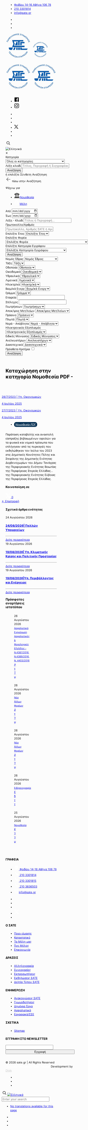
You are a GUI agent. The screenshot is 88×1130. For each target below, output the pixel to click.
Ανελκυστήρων (16, 340)
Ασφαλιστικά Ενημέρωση (21, 630)
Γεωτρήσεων (14, 306)
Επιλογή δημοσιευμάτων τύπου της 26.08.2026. (15, 798)
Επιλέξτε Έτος (15, 233)
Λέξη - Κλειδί (14, 220)
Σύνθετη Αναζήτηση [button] (33, 174)
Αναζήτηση (14, 170)
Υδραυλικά (13, 276)
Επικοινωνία (22, 949)
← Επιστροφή (10, 501)
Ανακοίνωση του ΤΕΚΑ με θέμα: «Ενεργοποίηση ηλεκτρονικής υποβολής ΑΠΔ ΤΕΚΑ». (15, 671)
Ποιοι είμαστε (23, 933)
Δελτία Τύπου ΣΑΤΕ (27, 982)
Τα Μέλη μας (22, 941)
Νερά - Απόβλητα (17, 323)
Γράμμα (10, 293)
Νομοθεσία (27, 197)
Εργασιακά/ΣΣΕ (24, 1014)
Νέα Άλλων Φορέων (18, 701)
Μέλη (23, 203)
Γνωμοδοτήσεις (24, 1002)
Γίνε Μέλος (21, 945)
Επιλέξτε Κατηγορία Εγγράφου (25, 246)
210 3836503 (28, 886)
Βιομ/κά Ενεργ (15, 288)
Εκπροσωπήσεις (24, 974)
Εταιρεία (11, 297)
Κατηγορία (12, 157)
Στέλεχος (12, 302)
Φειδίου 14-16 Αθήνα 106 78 (32, 4)
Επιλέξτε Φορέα (16, 237)
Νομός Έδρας (14, 259)
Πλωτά (10, 319)
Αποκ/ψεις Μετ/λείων (20, 310)
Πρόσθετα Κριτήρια (18, 349)
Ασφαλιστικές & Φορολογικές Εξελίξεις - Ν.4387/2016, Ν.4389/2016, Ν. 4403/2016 (21, 648)
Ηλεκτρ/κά (13, 284)
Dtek (9, 1070)
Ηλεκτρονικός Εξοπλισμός (23, 327)
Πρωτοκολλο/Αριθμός (20, 224)
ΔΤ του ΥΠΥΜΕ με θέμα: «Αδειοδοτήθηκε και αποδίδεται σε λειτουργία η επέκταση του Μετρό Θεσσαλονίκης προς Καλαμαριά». (15, 716)
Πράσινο (11, 315)
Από (8, 211)
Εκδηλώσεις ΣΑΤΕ (26, 978)
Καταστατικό (22, 937)
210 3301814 (22, 8)
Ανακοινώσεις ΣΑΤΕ (27, 998)
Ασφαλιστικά (22, 1010)
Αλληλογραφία (24, 965)
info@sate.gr (22, 12)
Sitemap (19, 1030)
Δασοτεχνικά (14, 344)
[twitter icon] (16, 127)
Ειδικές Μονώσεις (17, 336)
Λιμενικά (11, 280)
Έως (8, 215)
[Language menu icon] (14, 149)
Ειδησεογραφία (22, 787)
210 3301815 (27, 880)
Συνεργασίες (22, 970)
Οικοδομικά (13, 271)
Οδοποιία (11, 267)
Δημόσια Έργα (23, 1006)
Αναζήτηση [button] (33, 181)
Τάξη (9, 263)
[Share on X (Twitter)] (9, 497)
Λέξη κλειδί (13, 165)
